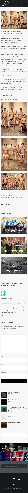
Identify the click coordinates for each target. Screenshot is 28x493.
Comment (4, 332)
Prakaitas (5, 195)
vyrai (2, 199)
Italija (16, 197)
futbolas (12, 197)
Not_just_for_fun (6, 298)
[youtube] (19, 480)
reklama (20, 197)
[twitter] (14, 484)
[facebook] (9, 479)
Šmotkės (10, 195)
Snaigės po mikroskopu (8, 447)
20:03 (8, 301)
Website (3, 372)
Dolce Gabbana (6, 197)
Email (2, 364)
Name (2, 356)
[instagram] (14, 479)
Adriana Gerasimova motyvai (18, 456)
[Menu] (25, 3)
